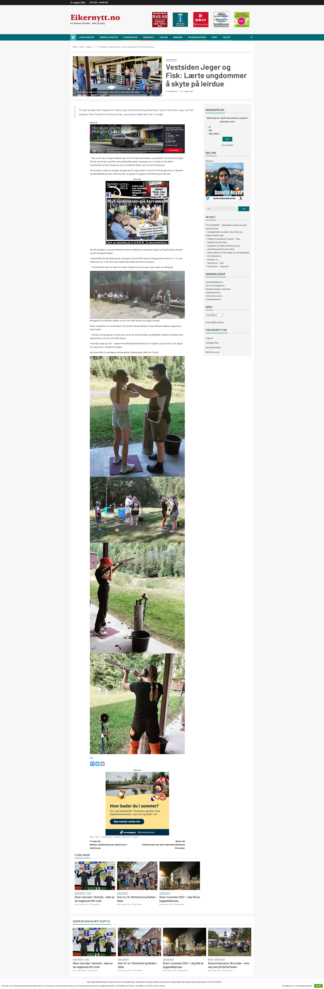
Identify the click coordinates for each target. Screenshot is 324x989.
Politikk (164, 37)
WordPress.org (212, 352)
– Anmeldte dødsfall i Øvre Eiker (220, 249)
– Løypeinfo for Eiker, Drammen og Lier (223, 246)
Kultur (226, 37)
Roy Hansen (95, 904)
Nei (210, 130)
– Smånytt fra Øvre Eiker (216, 242)
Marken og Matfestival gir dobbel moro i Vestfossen (108, 844)
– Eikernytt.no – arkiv (215, 263)
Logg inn (209, 338)
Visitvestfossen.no (214, 296)
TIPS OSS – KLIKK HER (98, 3)
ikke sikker (214, 134)
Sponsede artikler (197, 37)
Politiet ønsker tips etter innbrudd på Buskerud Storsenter (163, 844)
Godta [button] (318, 986)
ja (210, 127)
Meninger (177, 37)
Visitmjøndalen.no (213, 299)
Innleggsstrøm (212, 343)
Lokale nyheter (86, 37)
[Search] (251, 37)
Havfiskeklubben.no (214, 282)
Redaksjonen (173, 91)
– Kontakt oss (212, 259)
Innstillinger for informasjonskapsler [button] (297, 986)
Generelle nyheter (109, 37)
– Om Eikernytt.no (213, 256)
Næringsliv (148, 37)
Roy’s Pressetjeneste (215, 285)
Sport (215, 37)
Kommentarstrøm (213, 347)
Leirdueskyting (106, 837)
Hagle (97, 837)
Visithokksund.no (213, 292)
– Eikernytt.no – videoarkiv (217, 266)
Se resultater (227, 145)
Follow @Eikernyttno (215, 322)
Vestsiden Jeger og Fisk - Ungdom (126, 837)
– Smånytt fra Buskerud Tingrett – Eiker (223, 239)
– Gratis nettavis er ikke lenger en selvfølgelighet (227, 252)
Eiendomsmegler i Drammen (218, 289)
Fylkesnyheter (130, 37)
